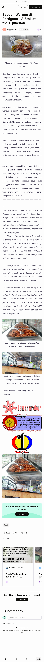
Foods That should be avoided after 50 (16, 575)
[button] (22, 2)
